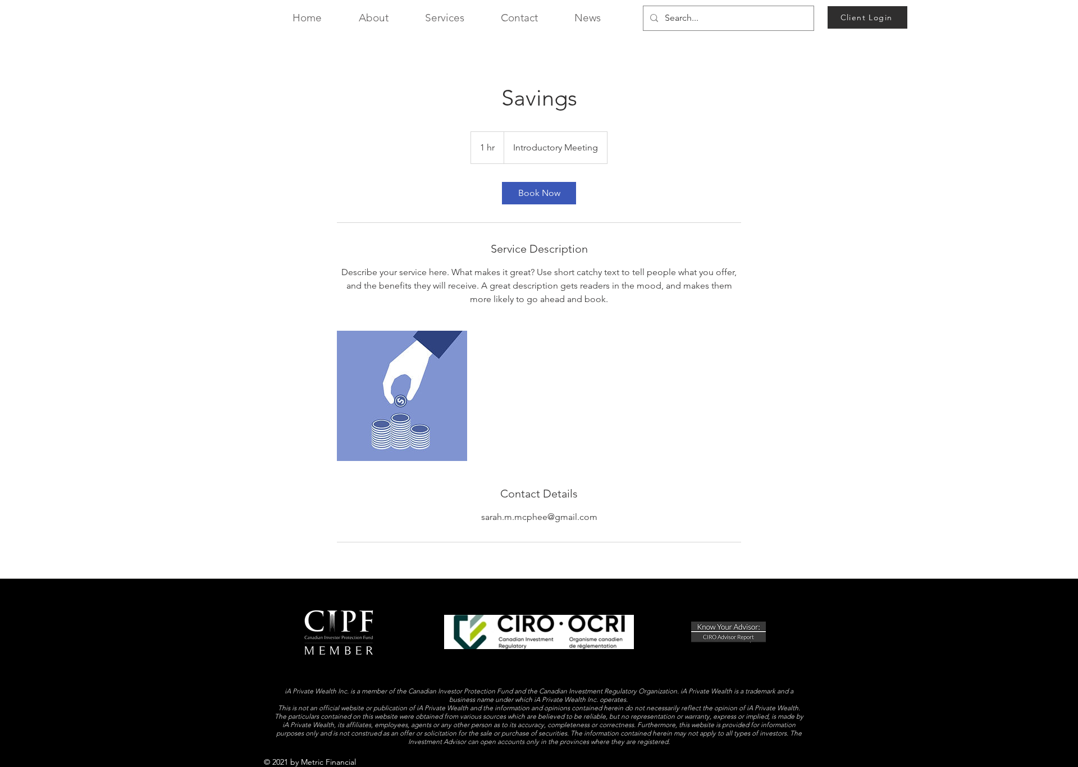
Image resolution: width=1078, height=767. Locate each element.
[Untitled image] (402, 396)
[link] (539, 193)
